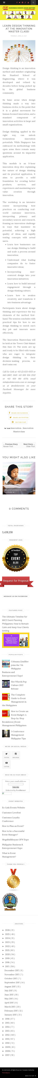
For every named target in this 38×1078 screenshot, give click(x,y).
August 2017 (10, 986)
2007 (7, 1055)
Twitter (6, 757)
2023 (7, 942)
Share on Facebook (20, 413)
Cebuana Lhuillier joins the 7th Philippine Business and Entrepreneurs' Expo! (15, 668)
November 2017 (12, 974)
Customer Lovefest (11, 812)
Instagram (16, 757)
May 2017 (9, 998)
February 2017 (11, 1010)
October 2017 (11, 978)
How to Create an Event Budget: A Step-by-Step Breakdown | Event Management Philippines (15, 718)
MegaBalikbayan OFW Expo (15, 839)
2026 (7, 930)
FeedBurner (21, 790)
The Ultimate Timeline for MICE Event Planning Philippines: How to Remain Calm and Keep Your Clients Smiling (15, 623)
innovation (16, 428)
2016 (7, 1019)
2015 (7, 1023)
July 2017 (9, 990)
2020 (7, 954)
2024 (7, 938)
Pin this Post (20, 422)
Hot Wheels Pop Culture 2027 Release (19, 685)
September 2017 (12, 982)
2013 (7, 1031)
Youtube (6, 766)
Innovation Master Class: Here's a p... (16, 491)
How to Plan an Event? (13, 826)
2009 (7, 1047)
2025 (7, 934)
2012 (7, 1035)
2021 (7, 950)
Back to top (30, 1076)
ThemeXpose (6, 1072)
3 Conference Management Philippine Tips (18, 735)
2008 (7, 1051)
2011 (7, 1039)
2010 (7, 1043)
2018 (7, 962)
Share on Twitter (20, 417)
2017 (7, 966)
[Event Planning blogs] (13, 891)
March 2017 (10, 1006)
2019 (7, 958)
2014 (7, 1027)
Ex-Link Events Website (13, 807)
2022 (7, 946)
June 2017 (9, 994)
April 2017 (9, 1002)
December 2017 (12, 970)
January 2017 (11, 1014)
